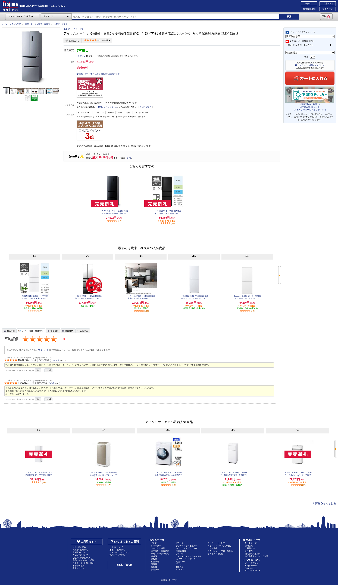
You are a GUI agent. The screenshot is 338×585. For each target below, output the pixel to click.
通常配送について (80, 552)
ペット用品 (212, 548)
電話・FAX (180, 562)
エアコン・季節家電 (160, 551)
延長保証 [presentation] (54, 331)
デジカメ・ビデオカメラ (186, 546)
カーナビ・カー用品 (216, 543)
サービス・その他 (215, 554)
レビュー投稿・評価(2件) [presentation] (32, 331)
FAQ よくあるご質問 (126, 541)
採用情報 (249, 546)
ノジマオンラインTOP (11, 24)
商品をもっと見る (325, 503)
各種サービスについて (119, 552)
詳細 (129, 158)
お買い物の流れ (79, 547)
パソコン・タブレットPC (187, 548)
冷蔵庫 (154, 556)
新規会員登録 (309, 9)
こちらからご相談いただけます (311, 65)
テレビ (154, 543)
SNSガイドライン (252, 570)
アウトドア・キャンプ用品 (219, 546)
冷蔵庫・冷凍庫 (60, 24)
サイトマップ (250, 543)
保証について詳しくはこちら (300, 45)
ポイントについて (117, 550)
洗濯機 (154, 564)
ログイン (309, 3)
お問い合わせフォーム (107, 107)
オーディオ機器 (158, 548)
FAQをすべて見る (117, 555)
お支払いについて (80, 550)
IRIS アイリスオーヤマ (73, 29)
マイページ (327, 9)
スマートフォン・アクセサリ (188, 556)
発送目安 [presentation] (69, 331)
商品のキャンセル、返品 (83, 560)
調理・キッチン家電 (160, 554)
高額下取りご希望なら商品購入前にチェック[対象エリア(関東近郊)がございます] (310, 107)
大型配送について (80, 555)
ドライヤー (181, 543)
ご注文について (116, 547)
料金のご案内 (145, 107)
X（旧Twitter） (251, 566)
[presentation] (9, 330)
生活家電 (155, 562)
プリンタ (180, 554)
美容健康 (155, 569)
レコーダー (156, 546)
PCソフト (180, 569)
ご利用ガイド (327, 3)
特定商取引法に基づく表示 (256, 556)
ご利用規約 (250, 548)
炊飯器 (154, 559)
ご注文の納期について (82, 558)
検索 (289, 16)
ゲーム (179, 564)
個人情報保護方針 (252, 554)
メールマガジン (251, 563)
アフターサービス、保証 (83, 563)
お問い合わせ (124, 565)
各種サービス (78, 566)
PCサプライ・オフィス (186, 559)
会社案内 (249, 551)
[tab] (9, 330)
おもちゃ (180, 567)
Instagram (249, 568)
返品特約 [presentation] (84, 331)
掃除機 (154, 567)
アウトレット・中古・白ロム (220, 551)
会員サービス (78, 568)
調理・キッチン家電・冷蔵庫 (37, 24)
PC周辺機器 (181, 551)
